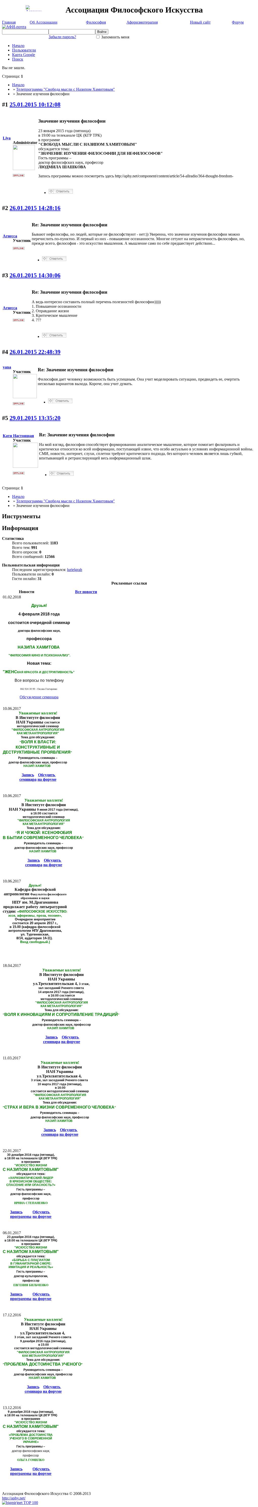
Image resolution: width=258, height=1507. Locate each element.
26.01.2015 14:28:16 (35, 208)
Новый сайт (200, 22)
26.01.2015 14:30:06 (35, 275)
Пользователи (24, 50)
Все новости (86, 592)
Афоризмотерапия (142, 22)
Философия (96, 22)
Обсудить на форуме (47, 777)
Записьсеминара (28, 777)
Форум (238, 22)
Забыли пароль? (62, 37)
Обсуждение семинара (39, 697)
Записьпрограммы (20, 1214)
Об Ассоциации (43, 22)
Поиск (17, 59)
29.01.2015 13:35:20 (35, 418)
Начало (18, 45)
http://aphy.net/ (13, 1498)
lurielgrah (74, 569)
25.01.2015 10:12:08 (35, 104)
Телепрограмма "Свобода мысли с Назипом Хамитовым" (65, 89)
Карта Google (23, 55)
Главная (9, 22)
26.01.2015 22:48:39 (35, 352)
